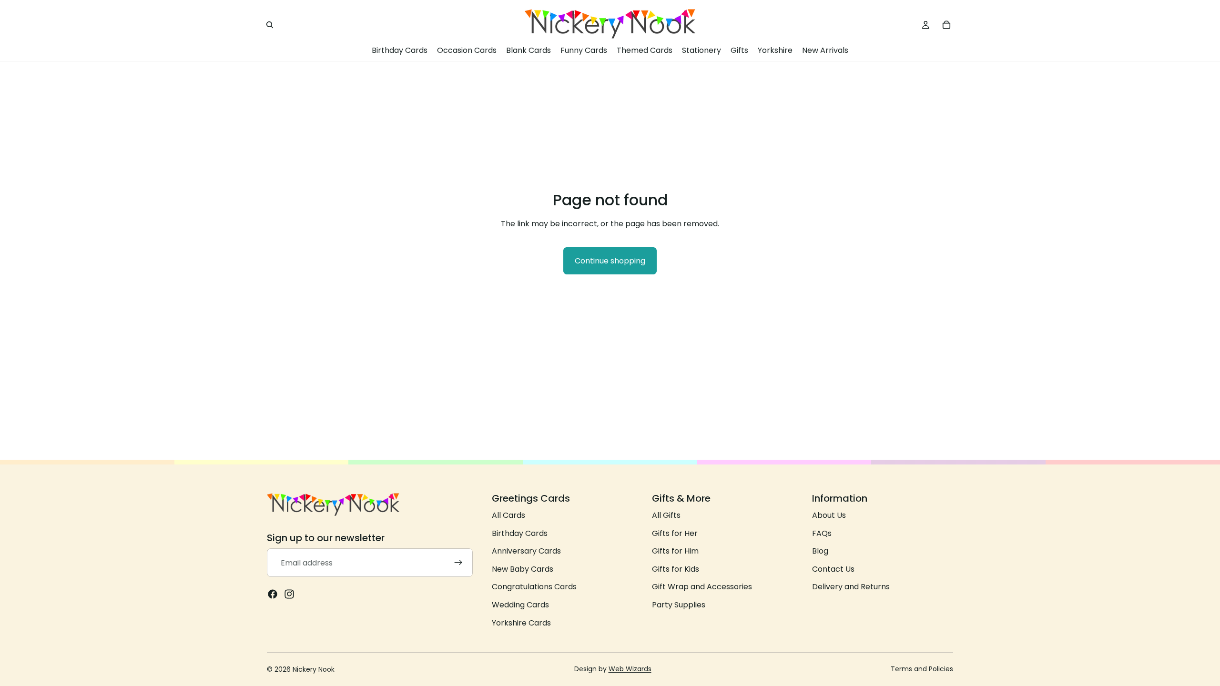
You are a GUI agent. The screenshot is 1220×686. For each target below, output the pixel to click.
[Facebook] (272, 594)
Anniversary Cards (526, 551)
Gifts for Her (675, 533)
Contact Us (833, 569)
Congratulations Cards (534, 587)
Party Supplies (678, 604)
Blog (820, 551)
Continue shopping (610, 260)
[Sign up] (458, 563)
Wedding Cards (520, 604)
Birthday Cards (520, 533)
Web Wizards (630, 669)
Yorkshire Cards (521, 622)
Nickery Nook (314, 669)
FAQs (822, 533)
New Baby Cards (522, 569)
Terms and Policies (922, 669)
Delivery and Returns (851, 587)
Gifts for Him (675, 551)
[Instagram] (289, 594)
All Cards (508, 515)
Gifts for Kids (675, 569)
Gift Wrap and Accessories (702, 587)
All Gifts (666, 515)
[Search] (269, 24)
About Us (829, 515)
